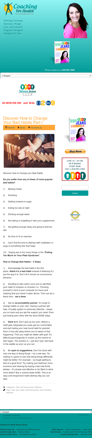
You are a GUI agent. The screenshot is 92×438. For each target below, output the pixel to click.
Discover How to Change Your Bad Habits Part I (25, 120)
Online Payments (75, 220)
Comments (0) (36, 127)
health (22, 390)
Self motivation (45, 390)
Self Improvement (27, 387)
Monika (22, 127)
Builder (87, 415)
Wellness (38, 387)
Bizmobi (81, 415)
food (17, 390)
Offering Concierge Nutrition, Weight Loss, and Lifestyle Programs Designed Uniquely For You (13, 26)
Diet (17, 387)
